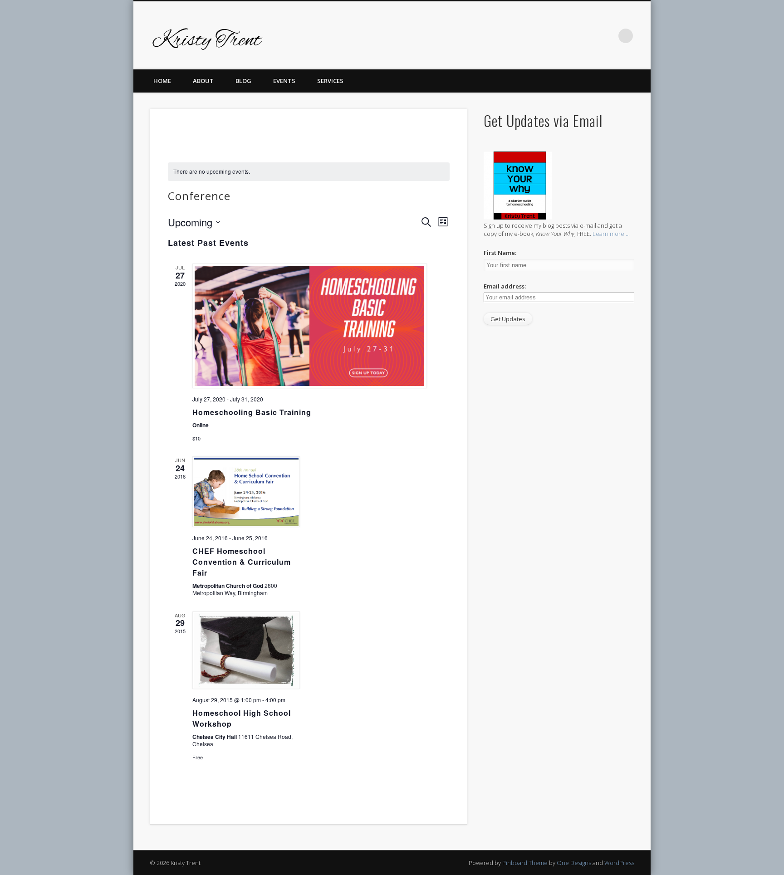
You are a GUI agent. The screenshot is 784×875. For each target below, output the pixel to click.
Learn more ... (611, 234)
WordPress (619, 863)
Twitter (532, 36)
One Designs (574, 863)
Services (330, 81)
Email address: (505, 286)
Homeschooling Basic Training (251, 412)
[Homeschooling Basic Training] (311, 326)
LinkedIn (607, 36)
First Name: (500, 253)
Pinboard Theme (525, 863)
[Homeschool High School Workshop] (247, 650)
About (203, 81)
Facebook (514, 36)
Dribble (588, 36)
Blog (243, 81)
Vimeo (570, 36)
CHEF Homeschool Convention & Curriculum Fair (241, 562)
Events (284, 81)
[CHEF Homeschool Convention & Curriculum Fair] (247, 491)
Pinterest (551, 36)
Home (162, 81)
